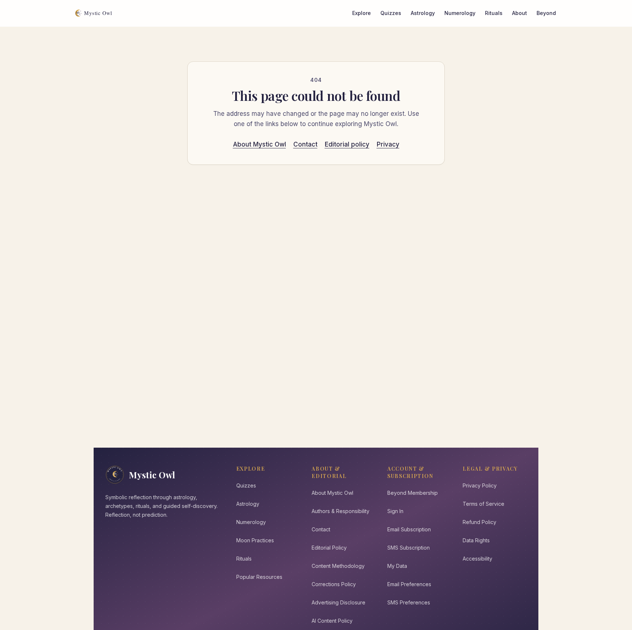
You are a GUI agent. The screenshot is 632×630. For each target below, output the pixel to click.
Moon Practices (255, 540)
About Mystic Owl (259, 144)
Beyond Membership (412, 493)
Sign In (395, 511)
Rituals (494, 13)
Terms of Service (483, 504)
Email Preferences (409, 584)
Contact (305, 144)
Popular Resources (259, 577)
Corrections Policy (334, 584)
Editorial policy (347, 144)
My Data (397, 566)
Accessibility (477, 558)
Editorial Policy (329, 547)
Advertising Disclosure (338, 602)
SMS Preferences (408, 602)
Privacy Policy (480, 485)
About (519, 13)
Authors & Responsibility (340, 511)
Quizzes (390, 13)
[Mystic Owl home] (95, 13)
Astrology (423, 13)
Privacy (388, 144)
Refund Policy (479, 522)
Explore (361, 13)
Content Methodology (338, 566)
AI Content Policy (332, 621)
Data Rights (476, 540)
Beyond (546, 13)
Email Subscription (409, 529)
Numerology (459, 13)
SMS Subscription (408, 547)
